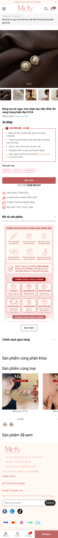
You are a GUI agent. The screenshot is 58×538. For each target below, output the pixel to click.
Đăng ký (50, 502)
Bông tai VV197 (20, 411)
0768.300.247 (34, 185)
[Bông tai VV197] (20, 391)
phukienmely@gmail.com (23, 466)
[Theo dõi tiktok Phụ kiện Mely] (20, 511)
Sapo (36, 472)
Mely (21, 472)
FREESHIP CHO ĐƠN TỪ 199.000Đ (27, 2)
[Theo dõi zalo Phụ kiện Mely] (12, 511)
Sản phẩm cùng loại (19, 368)
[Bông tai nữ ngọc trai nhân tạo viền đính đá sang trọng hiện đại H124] (29, 59)
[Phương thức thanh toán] (21, 522)
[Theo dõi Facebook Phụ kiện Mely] (4, 511)
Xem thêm (29, 328)
